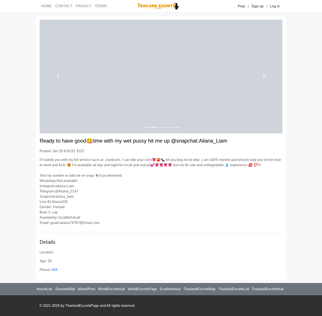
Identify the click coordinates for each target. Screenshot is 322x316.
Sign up (257, 6)
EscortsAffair (65, 289)
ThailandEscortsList (233, 289)
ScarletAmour (170, 289)
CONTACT (63, 6)
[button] (58, 76)
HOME (46, 6)
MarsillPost (86, 289)
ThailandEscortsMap (199, 289)
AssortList (44, 289)
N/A (55, 270)
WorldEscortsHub (111, 289)
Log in (275, 6)
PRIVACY (83, 6)
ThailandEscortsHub (268, 289)
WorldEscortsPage (142, 289)
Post (241, 6)
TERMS (101, 6)
